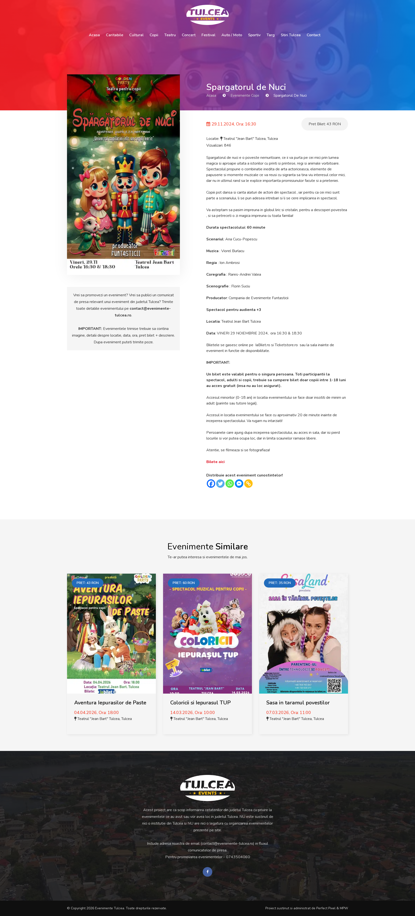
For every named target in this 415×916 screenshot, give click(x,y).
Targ (271, 35)
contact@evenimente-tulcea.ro (227, 843)
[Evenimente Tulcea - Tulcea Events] (207, 15)
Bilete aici (215, 461)
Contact (313, 35)
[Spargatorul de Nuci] (123, 174)
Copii (154, 35)
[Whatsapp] (230, 483)
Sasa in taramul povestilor (298, 702)
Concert (188, 35)
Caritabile (114, 35)
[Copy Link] (248, 483)
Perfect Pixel (326, 908)
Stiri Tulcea (291, 35)
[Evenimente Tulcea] (207, 788)
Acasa (94, 35)
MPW (344, 908)
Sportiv (254, 35)
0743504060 (238, 857)
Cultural (136, 35)
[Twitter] (220, 483)
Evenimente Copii (245, 95)
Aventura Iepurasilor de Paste (110, 702)
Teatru (170, 35)
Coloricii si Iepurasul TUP (200, 702)
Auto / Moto (231, 35)
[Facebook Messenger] (239, 483)
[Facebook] (211, 483)
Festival (208, 35)
